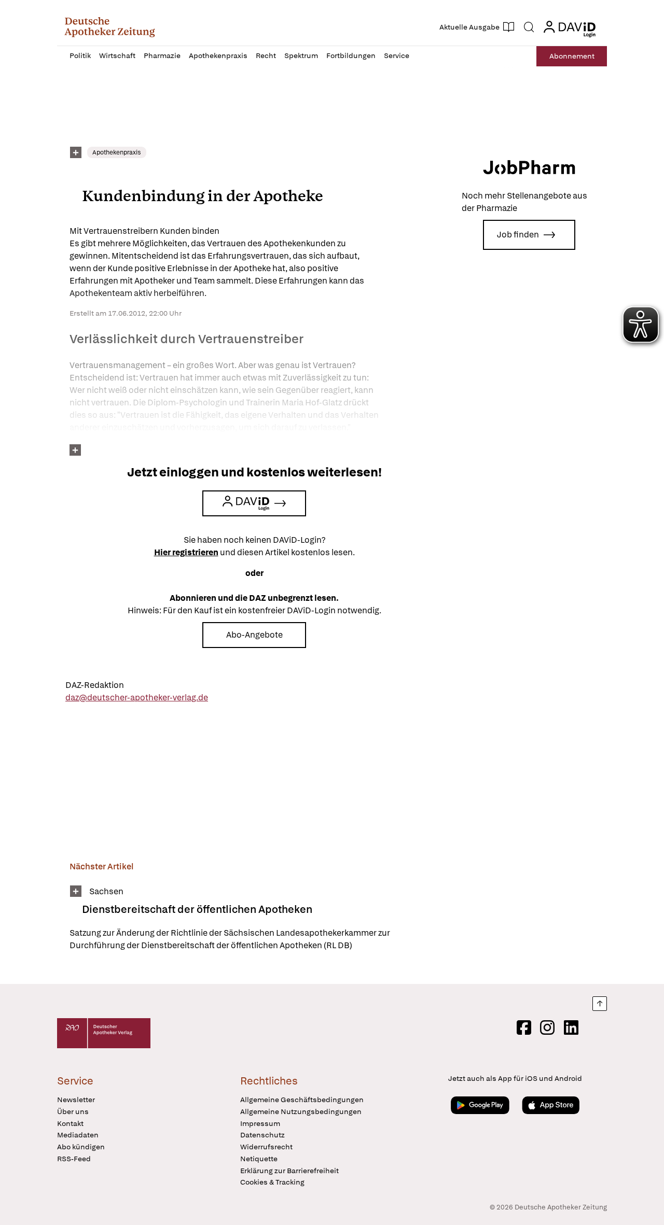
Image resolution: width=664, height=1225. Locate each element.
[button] (109, 27)
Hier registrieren (186, 552)
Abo (571, 56)
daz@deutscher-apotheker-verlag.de (136, 697)
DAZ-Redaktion (94, 685)
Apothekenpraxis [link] (116, 152)
